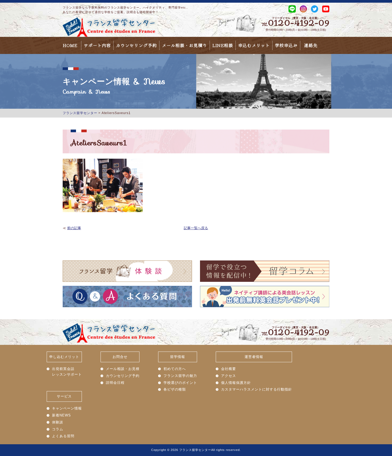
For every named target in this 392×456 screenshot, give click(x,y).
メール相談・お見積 (122, 369)
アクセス (228, 376)
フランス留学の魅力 (180, 376)
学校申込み (286, 45)
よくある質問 (63, 436)
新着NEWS (61, 415)
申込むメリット (254, 45)
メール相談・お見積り (184, 45)
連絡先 (311, 45)
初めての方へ (174, 369)
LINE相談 (222, 45)
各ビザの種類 (174, 389)
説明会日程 (115, 383)
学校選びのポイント (180, 383)
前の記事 (74, 228)
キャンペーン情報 (67, 408)
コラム (57, 429)
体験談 (57, 422)
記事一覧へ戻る (196, 228)
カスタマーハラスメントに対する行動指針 (256, 389)
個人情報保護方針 (236, 383)
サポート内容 (97, 45)
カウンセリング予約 (136, 45)
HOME (70, 45)
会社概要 (228, 369)
